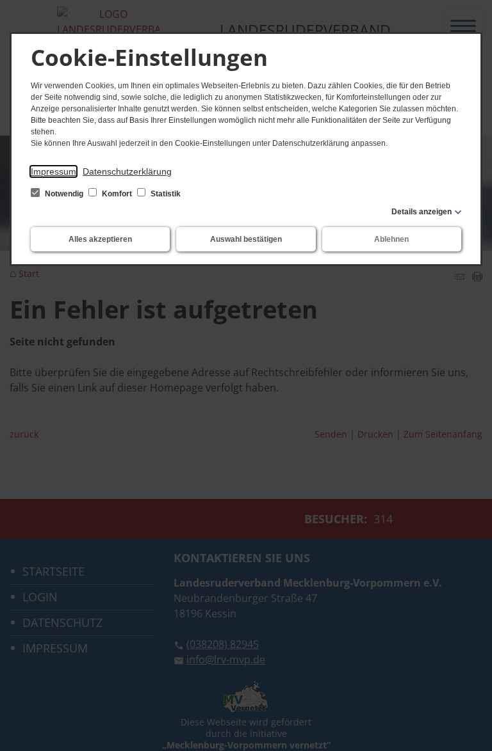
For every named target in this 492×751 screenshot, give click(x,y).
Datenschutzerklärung (127, 171)
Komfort (117, 193)
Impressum (53, 171)
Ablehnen (391, 239)
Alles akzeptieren (100, 239)
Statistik (165, 193)
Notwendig (64, 193)
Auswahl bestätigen (246, 239)
